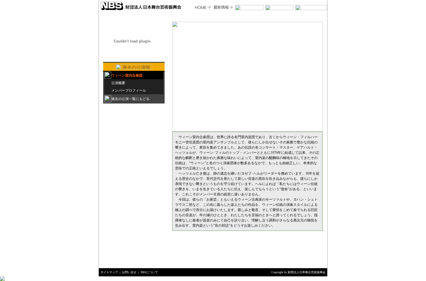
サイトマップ (109, 272)
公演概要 (118, 83)
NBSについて (149, 272)
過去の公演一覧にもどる (130, 99)
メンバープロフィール (128, 90)
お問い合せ (129, 272)
